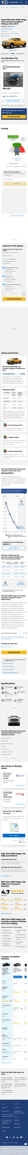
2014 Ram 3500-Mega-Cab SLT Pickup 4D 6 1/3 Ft (21, 1085)
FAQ (3, 1104)
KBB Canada (17, 1127)
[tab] (5, 53)
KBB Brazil (16, 1123)
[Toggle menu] (26, 2)
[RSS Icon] (14, 1137)
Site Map (16, 1120)
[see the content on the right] (25, 53)
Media (15, 1116)
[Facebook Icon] (7, 1137)
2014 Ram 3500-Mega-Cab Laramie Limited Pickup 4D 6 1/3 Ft (6, 1085)
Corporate (16, 1107)
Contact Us (4, 1107)
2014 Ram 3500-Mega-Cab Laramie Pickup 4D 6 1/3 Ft (7, 1092)
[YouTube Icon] (21, 1137)
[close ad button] (25, 1144)
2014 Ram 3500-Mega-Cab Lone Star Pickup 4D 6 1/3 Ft (21, 1079)
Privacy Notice (5, 1111)
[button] (14, 780)
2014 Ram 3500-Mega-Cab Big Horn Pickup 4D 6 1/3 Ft (7, 1079)
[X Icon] (10, 1137)
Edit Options (4, 31)
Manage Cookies (6, 1127)
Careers (16, 1104)
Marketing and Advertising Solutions (19, 1112)
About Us (4, 1131)
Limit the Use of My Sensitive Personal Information (6, 1121)
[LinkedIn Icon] (18, 1137)
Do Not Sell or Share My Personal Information (8, 1115)
